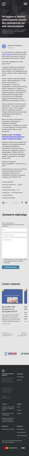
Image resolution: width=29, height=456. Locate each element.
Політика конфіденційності (6, 397)
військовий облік (8, 182)
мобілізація (6, 192)
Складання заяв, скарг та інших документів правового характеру (8, 419)
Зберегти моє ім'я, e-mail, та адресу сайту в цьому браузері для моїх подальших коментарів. (15, 261)
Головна (4, 30)
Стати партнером (21, 432)
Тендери (19, 413)
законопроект (7, 187)
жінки (20, 184)
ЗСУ (19, 190)
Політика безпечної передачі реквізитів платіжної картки (7, 390)
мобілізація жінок (17, 192)
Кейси (18, 407)
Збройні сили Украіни (9, 190)
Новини (10, 30)
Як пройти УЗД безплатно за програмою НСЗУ (9, 309)
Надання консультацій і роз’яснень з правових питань (8, 408)
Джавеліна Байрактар (15, 45)
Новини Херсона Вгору (8, 429)
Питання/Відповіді (22, 435)
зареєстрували (7, 54)
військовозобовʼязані (9, 184)
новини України (7, 195)
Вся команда (20, 377)
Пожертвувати (21, 429)
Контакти (19, 380)
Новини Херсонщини (9, 198)
